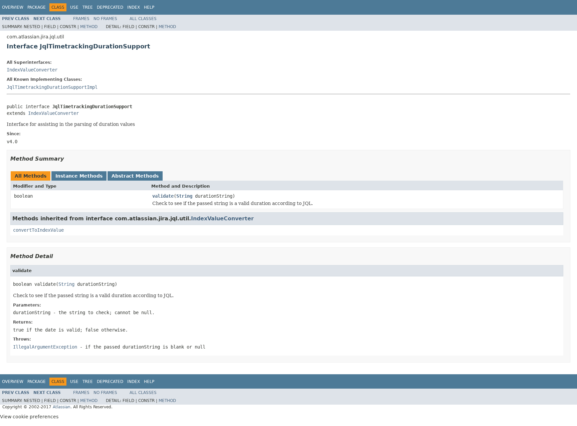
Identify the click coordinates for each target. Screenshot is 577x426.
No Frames (105, 18)
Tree (87, 7)
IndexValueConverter (32, 69)
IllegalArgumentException (45, 347)
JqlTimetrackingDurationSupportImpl (52, 87)
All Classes (143, 18)
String (184, 196)
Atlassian (61, 407)
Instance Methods (79, 176)
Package (36, 7)
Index (133, 7)
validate (163, 196)
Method (89, 26)
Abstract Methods (135, 176)
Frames (81, 18)
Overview (12, 7)
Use (74, 7)
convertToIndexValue (38, 230)
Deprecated (110, 7)
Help (149, 7)
